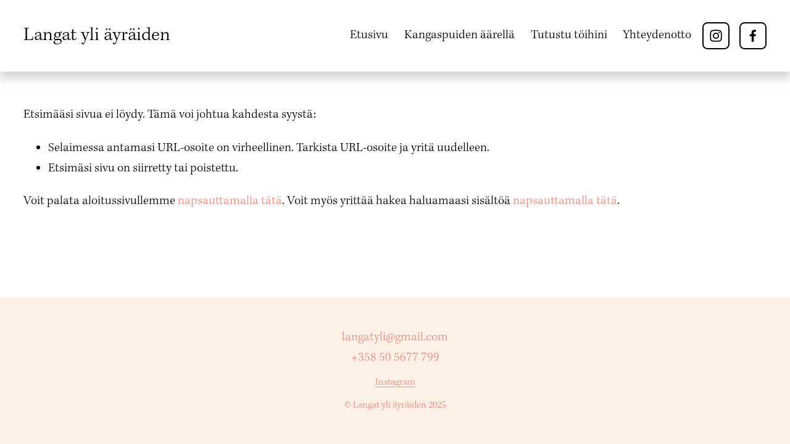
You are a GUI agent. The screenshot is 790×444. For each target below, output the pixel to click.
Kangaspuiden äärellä (459, 35)
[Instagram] (716, 35)
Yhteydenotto (657, 35)
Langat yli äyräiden (96, 35)
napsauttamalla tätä (230, 201)
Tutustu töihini (569, 35)
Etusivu (369, 35)
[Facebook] (753, 35)
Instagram (395, 382)
